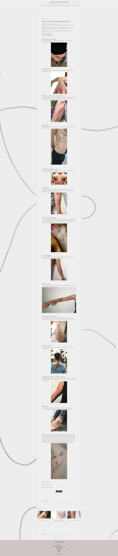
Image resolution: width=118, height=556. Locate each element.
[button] (79, 12)
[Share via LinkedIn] (46, 501)
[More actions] (75, 18)
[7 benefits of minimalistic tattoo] (44, 514)
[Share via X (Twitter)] (44, 501)
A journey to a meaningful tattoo (73, 520)
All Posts (38, 12)
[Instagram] (59, 551)
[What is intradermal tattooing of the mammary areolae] (59, 514)
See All (80, 509)
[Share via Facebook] (42, 501)
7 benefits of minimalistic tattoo (43, 520)
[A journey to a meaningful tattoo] (74, 514)
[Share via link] (49, 501)
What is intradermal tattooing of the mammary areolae (58, 521)
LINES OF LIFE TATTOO (59, 2)
